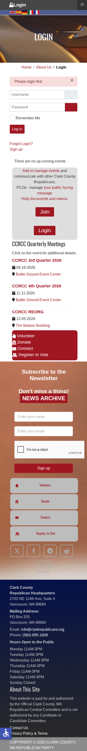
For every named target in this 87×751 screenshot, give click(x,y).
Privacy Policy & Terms (29, 733)
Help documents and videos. (44, 199)
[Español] (19, 12)
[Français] (37, 12)
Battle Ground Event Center (38, 274)
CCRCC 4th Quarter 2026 (36, 286)
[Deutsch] (25, 12)
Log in (17, 129)
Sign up (16, 149)
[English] (13, 12)
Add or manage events (41, 171)
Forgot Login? (21, 144)
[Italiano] (31, 12)
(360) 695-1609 (35, 635)
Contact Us (19, 728)
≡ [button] (82, 4)
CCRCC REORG (28, 312)
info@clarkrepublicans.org (42, 629)
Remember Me (27, 118)
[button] (76, 740)
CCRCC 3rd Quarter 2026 (36, 260)
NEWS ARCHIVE (43, 398)
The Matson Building (33, 325)
